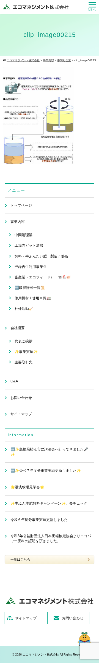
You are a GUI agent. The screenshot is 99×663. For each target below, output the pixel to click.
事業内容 (17, 222)
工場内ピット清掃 (29, 245)
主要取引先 (23, 362)
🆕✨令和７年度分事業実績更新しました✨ (45, 470)
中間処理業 (23, 235)
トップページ (21, 205)
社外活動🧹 (24, 309)
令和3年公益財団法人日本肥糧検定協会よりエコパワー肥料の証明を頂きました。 (50, 538)
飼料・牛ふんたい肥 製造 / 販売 (41, 256)
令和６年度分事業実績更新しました (39, 520)
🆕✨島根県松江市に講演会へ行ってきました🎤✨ (49, 451)
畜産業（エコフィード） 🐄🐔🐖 (43, 277)
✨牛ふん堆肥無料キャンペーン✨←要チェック (48, 503)
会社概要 (17, 328)
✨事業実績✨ (26, 352)
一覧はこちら (20, 559)
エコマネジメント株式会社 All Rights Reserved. (55, 654)
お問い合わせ (21, 398)
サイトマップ (21, 414)
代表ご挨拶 (23, 341)
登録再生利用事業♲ (30, 267)
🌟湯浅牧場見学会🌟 (27, 487)
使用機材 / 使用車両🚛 (33, 298)
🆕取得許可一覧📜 (30, 288)
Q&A (14, 381)
